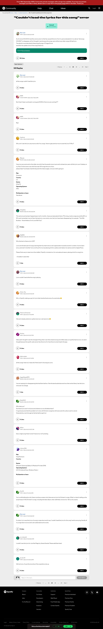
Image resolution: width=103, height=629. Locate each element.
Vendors (38, 609)
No (59, 626)
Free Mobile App (55, 602)
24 (69, 67)
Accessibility (53, 622)
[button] (86, 33)
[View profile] (17, 33)
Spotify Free (68, 609)
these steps (62, 3)
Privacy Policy (26, 622)
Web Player (54, 598)
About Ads (45, 622)
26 (76, 67)
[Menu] (99, 8)
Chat (51, 8)
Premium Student (70, 605)
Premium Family (69, 602)
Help (39, 8)
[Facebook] (97, 592)
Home (11, 13)
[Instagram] (87, 592)
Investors (39, 605)
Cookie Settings (36, 622)
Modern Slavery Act (63, 622)
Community (11, 8)
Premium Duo (69, 598)
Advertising (39, 602)
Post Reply (81, 578)
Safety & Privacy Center (14, 622)
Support (53, 594)
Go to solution (52, 26)
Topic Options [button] (18, 64)
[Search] (89, 8)
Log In (94, 8)
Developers (39, 598)
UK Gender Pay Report (9, 625)
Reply (82, 58)
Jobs (23, 598)
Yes (66, 626)
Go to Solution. (26, 50)
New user (22, 33)
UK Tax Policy (74, 622)
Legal (5, 622)
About (24, 594)
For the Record (26, 602)
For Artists (39, 594)
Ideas (63, 8)
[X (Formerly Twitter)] (92, 592)
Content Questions (23, 13)
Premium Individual (70, 594)
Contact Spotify (55, 605)
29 (82, 67)
